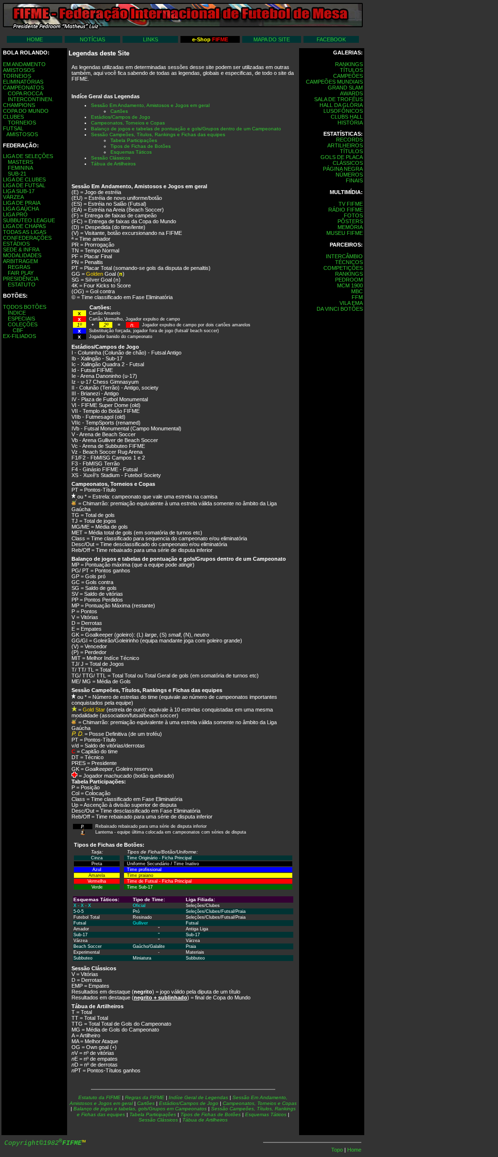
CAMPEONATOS (23, 87)
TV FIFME (350, 204)
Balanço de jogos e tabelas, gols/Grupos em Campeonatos (140, 1108)
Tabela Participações (152, 1114)
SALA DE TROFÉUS (338, 99)
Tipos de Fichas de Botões (210, 1114)
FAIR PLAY (21, 273)
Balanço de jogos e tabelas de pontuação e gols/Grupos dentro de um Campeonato (186, 128)
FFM (357, 297)
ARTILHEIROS (345, 145)
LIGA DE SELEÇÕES (28, 156)
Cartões (119, 111)
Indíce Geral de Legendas (198, 1097)
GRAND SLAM (345, 87)
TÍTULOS (351, 70)
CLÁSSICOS (348, 163)
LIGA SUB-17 (19, 191)
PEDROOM (349, 280)
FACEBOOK (331, 39)
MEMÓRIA (350, 227)
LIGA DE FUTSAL (24, 185)
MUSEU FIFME (344, 233)
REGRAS (19, 267)
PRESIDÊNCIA (20, 279)
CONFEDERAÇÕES (27, 238)
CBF (18, 330)
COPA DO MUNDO (26, 111)
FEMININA (20, 168)
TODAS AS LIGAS (24, 232)
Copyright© (43, 1143)
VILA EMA (351, 303)
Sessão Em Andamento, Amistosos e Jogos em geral (150, 105)
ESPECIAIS (21, 318)
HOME (35, 39)
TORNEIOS (17, 76)
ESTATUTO (22, 284)
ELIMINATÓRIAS (23, 82)
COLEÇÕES (22, 324)
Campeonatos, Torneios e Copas (128, 122)
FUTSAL (13, 128)
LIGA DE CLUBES (24, 179)
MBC (357, 291)
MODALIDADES (22, 255)
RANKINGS (349, 64)
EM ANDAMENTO (24, 64)
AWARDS (351, 93)
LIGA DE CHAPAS (24, 226)
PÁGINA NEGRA (343, 169)
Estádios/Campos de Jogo (120, 117)
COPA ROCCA (25, 93)
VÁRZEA (13, 197)
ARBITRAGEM (20, 261)
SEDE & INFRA (21, 249)
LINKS (150, 39)
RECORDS (349, 139)
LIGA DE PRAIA (21, 203)
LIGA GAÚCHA (21, 209)
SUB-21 (17, 174)
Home (354, 1150)
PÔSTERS (350, 221)
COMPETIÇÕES (343, 268)
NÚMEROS (349, 175)
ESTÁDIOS (16, 244)
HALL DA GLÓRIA (341, 105)
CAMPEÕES (348, 76)
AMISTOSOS (19, 70)
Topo (337, 1150)
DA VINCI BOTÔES (340, 309)
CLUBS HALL (347, 117)
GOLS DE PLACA (341, 157)
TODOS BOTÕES (24, 307)
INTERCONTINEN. (30, 99)
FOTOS (353, 215)
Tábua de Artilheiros (205, 1119)
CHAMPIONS (19, 105)
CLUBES (13, 117)
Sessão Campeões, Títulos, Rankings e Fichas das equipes (158, 134)
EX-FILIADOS (19, 336)
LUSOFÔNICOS (343, 111)
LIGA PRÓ (15, 214)
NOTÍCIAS (92, 39)
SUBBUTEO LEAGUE (29, 220)
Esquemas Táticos (265, 1114)
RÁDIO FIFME (345, 210)
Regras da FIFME (145, 1097)
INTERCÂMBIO (344, 256)
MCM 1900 (350, 285)
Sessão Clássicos (158, 1119)
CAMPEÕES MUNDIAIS (334, 82)
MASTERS (20, 162)
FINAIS (354, 180)
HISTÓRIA (350, 122)
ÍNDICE (17, 313)
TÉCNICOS (349, 262)
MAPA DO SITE (271, 39)
